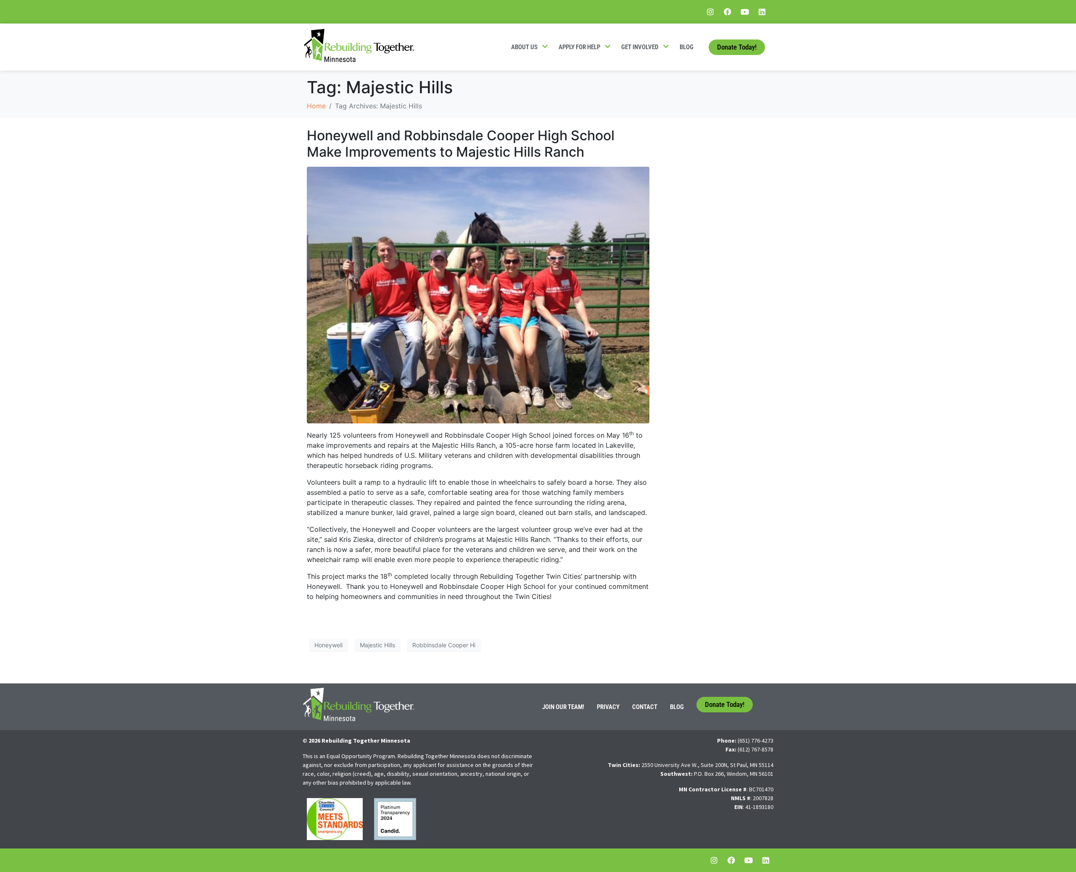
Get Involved (640, 47)
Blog (687, 47)
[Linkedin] (762, 11)
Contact (644, 707)
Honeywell (328, 645)
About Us (524, 47)
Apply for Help (579, 47)
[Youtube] (744, 11)
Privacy (608, 707)
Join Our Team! (563, 707)
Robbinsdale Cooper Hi (443, 645)
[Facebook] (727, 11)
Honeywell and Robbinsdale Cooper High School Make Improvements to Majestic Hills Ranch (460, 143)
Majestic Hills (377, 645)
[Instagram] (710, 11)
